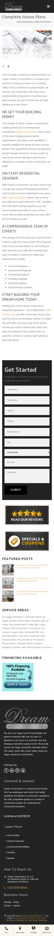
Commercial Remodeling (18, 847)
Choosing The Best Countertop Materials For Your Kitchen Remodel (32, 592)
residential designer (16, 198)
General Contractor (15, 841)
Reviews (10, 858)
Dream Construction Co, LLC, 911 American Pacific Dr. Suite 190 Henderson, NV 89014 (22, 879)
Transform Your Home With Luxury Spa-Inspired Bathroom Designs (32, 579)
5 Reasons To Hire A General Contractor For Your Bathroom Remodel (32, 566)
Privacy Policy (20, 918)
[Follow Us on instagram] (17, 770)
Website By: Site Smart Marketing (32, 920)
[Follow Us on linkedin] (12, 770)
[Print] (10, 66)
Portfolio (11, 852)
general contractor (12, 737)
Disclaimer (10, 920)
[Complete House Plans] (27, 44)
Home (19, 22)
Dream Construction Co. (32, 916)
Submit (16, 490)
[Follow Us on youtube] (23, 770)
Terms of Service (36, 918)
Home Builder (27, 22)
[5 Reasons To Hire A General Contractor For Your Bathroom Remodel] (8, 570)
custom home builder (32, 733)
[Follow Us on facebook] (6, 770)
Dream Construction (26, 132)
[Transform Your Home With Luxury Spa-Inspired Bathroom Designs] (8, 583)
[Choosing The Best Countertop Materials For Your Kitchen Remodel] (8, 596)
